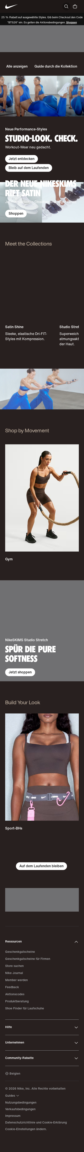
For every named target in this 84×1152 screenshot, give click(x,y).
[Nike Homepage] (11, 6)
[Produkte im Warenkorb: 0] (75, 6)
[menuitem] (12, 1095)
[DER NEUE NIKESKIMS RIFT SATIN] (42, 202)
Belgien (14, 1073)
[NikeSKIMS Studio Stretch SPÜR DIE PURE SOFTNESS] (42, 630)
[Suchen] (66, 6)
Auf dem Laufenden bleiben (41, 866)
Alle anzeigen (17, 66)
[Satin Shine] (31, 298)
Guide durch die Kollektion (55, 66)
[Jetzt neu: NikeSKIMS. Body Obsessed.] (42, 38)
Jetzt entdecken (21, 159)
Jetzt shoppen (20, 672)
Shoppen (71, 22)
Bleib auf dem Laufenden (29, 168)
